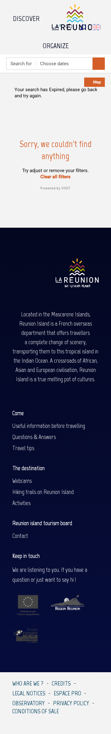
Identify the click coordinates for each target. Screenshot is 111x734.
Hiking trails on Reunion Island (43, 492)
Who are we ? (27, 683)
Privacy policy (71, 703)
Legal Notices (28, 693)
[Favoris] (70, 27)
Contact (20, 536)
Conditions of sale (35, 711)
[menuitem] (26, 17)
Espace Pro (67, 693)
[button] (83, 27)
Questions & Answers (34, 437)
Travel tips (23, 448)
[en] (96, 27)
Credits (61, 683)
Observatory (28, 703)
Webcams (22, 481)
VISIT (65, 188)
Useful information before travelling (48, 426)
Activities (21, 503)
